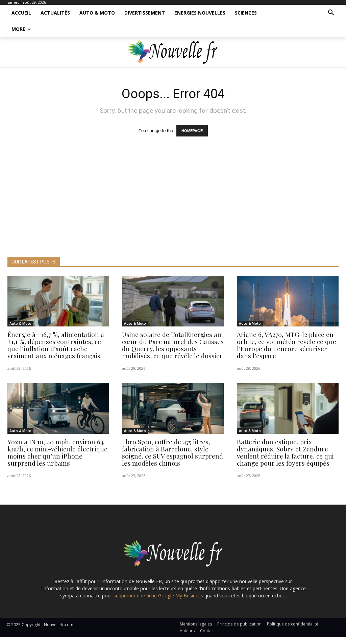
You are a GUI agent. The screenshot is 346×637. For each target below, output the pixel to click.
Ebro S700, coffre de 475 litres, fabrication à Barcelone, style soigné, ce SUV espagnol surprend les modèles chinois (172, 452)
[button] (331, 13)
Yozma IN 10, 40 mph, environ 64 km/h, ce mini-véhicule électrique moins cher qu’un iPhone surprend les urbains (57, 452)
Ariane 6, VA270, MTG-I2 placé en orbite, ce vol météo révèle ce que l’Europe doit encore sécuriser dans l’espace (286, 345)
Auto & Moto (20, 323)
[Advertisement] (173, 205)
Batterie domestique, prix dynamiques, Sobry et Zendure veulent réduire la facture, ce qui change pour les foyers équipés (285, 452)
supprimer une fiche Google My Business (158, 595)
